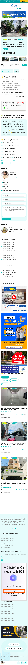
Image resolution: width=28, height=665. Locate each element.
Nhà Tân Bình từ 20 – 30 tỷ (9, 253)
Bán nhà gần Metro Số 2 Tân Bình (11, 145)
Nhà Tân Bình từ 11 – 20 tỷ (9, 250)
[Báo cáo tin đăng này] (14, 53)
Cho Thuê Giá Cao (7, 157)
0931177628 (6, 182)
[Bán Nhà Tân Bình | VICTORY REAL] (14, 5)
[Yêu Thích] (4, 53)
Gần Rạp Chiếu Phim (8, 160)
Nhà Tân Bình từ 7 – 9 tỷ (8, 246)
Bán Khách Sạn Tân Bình (8, 283)
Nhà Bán (4, 39)
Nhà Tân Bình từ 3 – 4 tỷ (8, 242)
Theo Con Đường (14, 380)
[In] (7, 53)
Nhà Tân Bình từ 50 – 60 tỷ (9, 257)
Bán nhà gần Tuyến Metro (9, 148)
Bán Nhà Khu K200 (7, 279)
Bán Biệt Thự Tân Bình (8, 276)
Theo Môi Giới (5, 383)
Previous (1, 28)
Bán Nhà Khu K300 (7, 268)
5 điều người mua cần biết (7, 540)
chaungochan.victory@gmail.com (11, 190)
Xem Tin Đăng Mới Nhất (15, 177)
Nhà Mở (9, 388)
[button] (20, 9)
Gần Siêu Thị (18, 160)
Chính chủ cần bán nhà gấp (9, 154)
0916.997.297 (12, 9)
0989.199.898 (7, 557)
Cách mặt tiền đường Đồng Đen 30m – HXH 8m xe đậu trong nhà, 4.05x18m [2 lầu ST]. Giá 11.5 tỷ (13, 483)
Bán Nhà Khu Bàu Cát (7, 274)
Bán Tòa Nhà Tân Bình (8, 281)
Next (26, 28)
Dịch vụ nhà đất (5, 543)
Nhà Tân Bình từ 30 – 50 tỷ (9, 255)
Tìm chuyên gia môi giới (7, 545)
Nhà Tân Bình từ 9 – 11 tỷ (9, 248)
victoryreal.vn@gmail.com (10, 560)
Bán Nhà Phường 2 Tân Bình (9, 272)
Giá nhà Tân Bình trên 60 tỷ (9, 259)
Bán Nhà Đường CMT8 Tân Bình (17, 230)
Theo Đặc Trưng (14, 377)
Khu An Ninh (6, 163)
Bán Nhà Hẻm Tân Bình (12, 39)
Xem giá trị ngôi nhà (6, 547)
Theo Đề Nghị (5, 377)
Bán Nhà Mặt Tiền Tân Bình (9, 270)
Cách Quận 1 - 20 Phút (8, 151)
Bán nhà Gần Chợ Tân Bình (9, 142)
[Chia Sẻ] (10, 53)
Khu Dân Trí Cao (15, 163)
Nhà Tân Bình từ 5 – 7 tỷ (8, 244)
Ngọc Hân (13, 174)
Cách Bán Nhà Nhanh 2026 (7, 538)
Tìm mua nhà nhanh (6, 536)
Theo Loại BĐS (5, 380)
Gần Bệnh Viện (17, 157)
